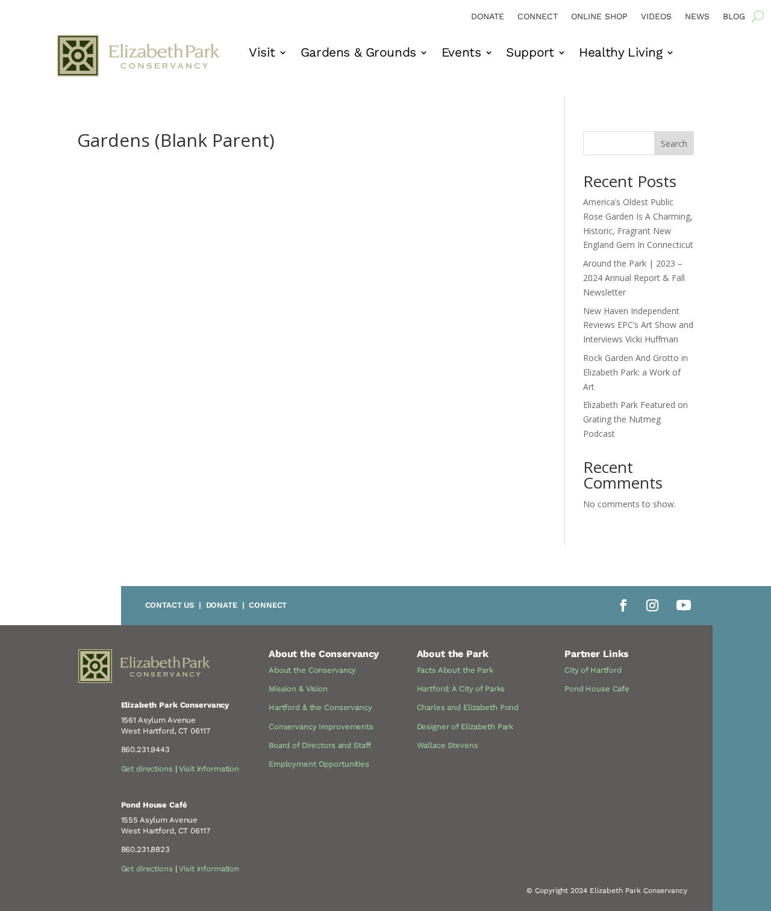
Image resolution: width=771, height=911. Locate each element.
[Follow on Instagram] (652, 605)
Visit (262, 54)
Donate (487, 16)
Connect (537, 16)
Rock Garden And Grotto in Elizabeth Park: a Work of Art (635, 372)
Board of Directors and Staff (320, 745)
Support (530, 54)
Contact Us (170, 605)
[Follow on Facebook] (623, 605)
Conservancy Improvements (321, 726)
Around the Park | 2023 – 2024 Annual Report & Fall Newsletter (634, 278)
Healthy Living (620, 54)
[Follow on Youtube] (683, 605)
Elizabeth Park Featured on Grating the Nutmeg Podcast (635, 419)
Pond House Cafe (596, 688)
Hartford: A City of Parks (461, 688)
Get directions (147, 768)
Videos (656, 16)
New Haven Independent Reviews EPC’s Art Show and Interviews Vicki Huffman (638, 325)
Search (674, 143)
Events (461, 54)
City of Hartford (593, 670)
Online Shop (599, 16)
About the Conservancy (312, 670)
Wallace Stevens (447, 745)
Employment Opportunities (319, 763)
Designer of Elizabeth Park (465, 726)
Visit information (209, 768)
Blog (734, 16)
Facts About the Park (455, 670)
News (697, 16)
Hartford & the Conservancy (320, 707)
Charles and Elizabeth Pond (468, 707)
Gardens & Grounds (358, 54)
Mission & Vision (298, 688)
